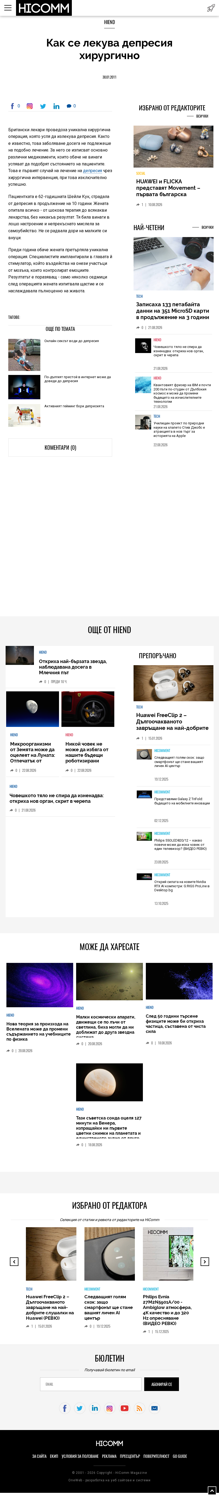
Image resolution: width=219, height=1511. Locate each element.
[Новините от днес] (211, 7)
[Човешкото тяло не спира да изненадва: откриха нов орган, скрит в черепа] (143, 349)
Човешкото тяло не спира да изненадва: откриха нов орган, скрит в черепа (179, 351)
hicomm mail (154, 1408)
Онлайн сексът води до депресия (71, 341)
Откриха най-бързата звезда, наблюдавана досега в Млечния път (73, 666)
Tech (139, 296)
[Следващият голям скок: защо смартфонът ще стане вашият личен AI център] (144, 754)
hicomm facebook (65, 1408)
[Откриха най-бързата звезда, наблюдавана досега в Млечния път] (20, 656)
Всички (202, 116)
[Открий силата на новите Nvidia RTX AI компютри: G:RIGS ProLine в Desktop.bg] (144, 877)
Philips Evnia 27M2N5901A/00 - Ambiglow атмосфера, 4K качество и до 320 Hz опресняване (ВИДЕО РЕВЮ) (167, 1310)
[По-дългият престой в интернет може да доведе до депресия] (24, 387)
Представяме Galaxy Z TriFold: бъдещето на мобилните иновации (182, 801)
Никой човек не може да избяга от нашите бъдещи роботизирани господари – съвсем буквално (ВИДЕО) (86, 760)
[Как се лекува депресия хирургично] (30, 106)
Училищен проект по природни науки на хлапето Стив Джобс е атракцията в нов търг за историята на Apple (179, 429)
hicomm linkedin (94, 1408)
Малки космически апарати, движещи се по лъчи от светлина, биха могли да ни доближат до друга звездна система (105, 1027)
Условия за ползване (80, 1456)
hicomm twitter (79, 1408)
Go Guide (180, 1456)
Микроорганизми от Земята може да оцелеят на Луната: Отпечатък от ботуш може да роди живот (32, 758)
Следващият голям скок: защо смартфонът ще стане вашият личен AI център (179, 762)
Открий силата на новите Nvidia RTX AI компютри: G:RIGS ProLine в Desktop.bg (182, 886)
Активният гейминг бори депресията (74, 406)
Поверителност (156, 1456)
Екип (54, 1456)
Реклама (109, 1456)
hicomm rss (139, 1408)
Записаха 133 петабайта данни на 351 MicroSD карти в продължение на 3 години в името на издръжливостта (172, 314)
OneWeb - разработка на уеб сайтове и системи (109, 1480)
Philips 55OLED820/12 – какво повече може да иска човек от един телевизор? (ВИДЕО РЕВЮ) (180, 844)
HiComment (162, 750)
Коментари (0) (60, 447)
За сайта (39, 1456)
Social (140, 173)
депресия (92, 170)
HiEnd (109, 22)
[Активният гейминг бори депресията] (24, 416)
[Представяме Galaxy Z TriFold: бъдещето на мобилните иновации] (144, 795)
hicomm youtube (124, 1408)
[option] (173, 353)
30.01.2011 (109, 77)
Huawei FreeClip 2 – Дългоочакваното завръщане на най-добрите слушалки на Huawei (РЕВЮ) (173, 725)
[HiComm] (44, 8)
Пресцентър (130, 1456)
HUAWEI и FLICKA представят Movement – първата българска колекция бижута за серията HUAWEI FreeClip (169, 194)
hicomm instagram (109, 1408)
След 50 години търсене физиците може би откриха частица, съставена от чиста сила (176, 1024)
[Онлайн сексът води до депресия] (24, 355)
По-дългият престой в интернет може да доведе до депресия (77, 379)
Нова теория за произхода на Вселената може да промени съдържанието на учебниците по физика (38, 1031)
